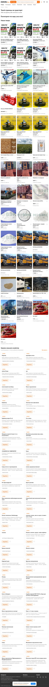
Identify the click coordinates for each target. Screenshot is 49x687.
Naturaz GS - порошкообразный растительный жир (21, 224)
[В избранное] (15, 40)
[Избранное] (44, 2)
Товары (2, 4)
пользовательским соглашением (7, 680)
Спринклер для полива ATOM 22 (7, 86)
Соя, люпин (28, 418)
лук (27, 371)
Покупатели (19, 4)
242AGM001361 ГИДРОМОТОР (9, 451)
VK (37, 677)
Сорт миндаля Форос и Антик (7, 154)
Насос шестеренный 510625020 (37, 109)
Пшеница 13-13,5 (20, 154)
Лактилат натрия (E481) (38, 200)
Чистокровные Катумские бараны (22, 317)
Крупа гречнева (30, 482)
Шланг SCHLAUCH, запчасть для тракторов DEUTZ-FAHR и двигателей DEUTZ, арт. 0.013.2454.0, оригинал (23, 63)
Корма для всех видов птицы (39, 154)
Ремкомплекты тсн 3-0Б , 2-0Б (39, 293)
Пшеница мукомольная (7, 627)
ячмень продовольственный (32, 467)
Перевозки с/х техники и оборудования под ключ (6, 201)
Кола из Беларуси (6, 594)
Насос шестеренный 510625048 (21, 132)
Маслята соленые (30, 548)
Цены (25, 4)
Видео (34, 4)
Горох (27, 451)
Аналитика (29, 4)
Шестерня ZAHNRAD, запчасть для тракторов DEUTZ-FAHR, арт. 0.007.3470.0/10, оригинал (7, 40)
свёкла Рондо (5, 371)
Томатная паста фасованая (32, 402)
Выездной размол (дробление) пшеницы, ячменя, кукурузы (22, 247)
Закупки (14, 4)
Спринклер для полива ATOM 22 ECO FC (39, 63)
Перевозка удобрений (5, 177)
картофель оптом (30, 355)
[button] (38, 2)
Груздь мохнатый (6, 548)
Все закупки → (45, 350)
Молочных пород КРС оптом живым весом (36, 658)
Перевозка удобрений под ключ (22, 178)
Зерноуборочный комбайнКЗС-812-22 (5, 317)
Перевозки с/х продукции (38, 177)
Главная (2, 7)
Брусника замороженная (32, 561)
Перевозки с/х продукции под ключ (22, 201)
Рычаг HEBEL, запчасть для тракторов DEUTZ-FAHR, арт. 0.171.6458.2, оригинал (23, 40)
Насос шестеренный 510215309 (37, 132)
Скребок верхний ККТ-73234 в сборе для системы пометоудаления (36, 594)
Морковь (4, 355)
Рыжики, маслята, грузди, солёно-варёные (36, 532)
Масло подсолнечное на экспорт (9, 611)
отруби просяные (4, 293)
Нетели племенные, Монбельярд (10, 515)
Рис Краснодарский (6, 482)
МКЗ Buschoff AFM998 (37, 247)
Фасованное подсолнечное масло (34, 642)
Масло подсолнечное (31, 387)
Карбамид (4, 402)
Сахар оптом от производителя (9, 467)
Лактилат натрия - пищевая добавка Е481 (38, 224)
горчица (4, 532)
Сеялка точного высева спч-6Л (33, 627)
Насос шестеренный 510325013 (21, 109)
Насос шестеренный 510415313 (5, 132)
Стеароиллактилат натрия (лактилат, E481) (6, 224)
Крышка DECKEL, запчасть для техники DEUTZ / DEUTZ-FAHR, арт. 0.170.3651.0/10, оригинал (7, 63)
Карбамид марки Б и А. (7, 418)
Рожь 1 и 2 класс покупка (32, 611)
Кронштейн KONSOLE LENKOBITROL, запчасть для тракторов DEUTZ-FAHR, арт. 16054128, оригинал (39, 40)
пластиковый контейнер (8, 387)
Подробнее (5, 364)
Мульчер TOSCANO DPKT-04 (7, 108)
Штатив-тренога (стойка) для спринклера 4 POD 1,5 (39, 86)
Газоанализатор (20, 293)
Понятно (33, 683)
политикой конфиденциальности (20, 684)
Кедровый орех (5, 561)
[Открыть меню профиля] (47, 2)
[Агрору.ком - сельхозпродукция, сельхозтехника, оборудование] (5, 2)
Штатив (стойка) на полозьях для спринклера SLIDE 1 (23, 86)
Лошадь (4, 577)
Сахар (3, 642)
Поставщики (8, 4)
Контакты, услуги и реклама (29, 676)
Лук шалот (35, 316)
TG (43, 677)
